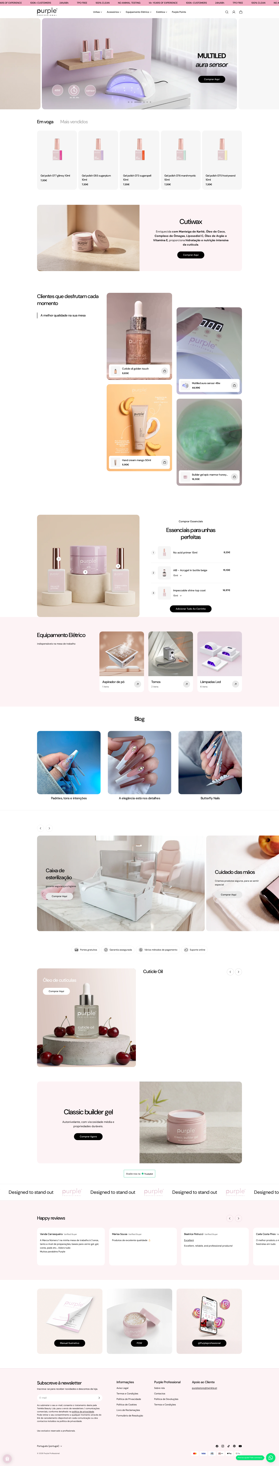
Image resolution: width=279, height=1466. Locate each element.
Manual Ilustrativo (69, 1343)
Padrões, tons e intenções (69, 798)
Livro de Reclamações (128, 1410)
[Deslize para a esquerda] (40, 828)
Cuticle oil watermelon (209, 1034)
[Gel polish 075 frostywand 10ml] (222, 150)
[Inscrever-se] (99, 1398)
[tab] (45, 122)
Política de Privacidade (129, 1399)
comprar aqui (59, 896)
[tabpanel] (139, 160)
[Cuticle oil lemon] (167, 1004)
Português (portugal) (48, 1446)
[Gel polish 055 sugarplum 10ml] (98, 150)
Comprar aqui (204, 87)
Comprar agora (88, 1136)
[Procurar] (227, 12)
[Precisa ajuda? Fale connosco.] (270, 1457)
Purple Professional (52, 1453)
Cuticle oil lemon (156, 1034)
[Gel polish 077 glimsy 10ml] (57, 150)
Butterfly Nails (210, 798)
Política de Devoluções (166, 1399)
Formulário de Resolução (130, 1415)
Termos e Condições (127, 1393)
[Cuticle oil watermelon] (217, 1004)
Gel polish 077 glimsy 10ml (55, 175)
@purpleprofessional (209, 1343)
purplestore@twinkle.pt (204, 1388)
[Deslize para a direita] (49, 828)
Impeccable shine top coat (189, 590)
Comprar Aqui (15, 83)
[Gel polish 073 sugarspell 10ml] (139, 150)
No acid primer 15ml (185, 552)
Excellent (189, 1240)
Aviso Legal (122, 1388)
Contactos (159, 1393)
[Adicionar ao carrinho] (164, 371)
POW (139, 1343)
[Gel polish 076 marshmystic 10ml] (181, 150)
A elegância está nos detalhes (139, 798)
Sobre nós (159, 1388)
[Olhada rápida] (72, 136)
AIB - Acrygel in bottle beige (190, 570)
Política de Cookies (127, 1404)
